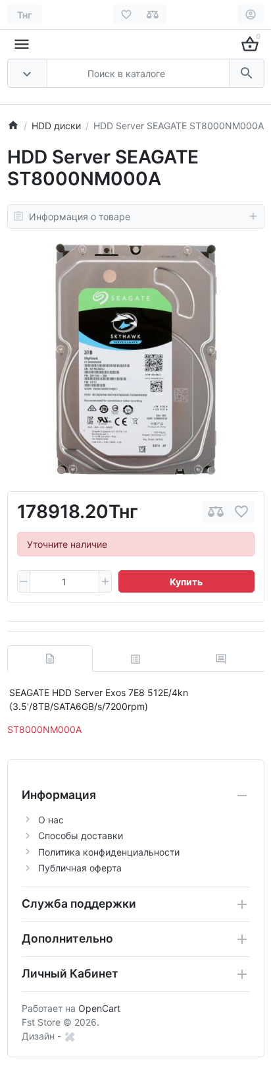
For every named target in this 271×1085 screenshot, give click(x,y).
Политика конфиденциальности (109, 852)
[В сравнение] (216, 512)
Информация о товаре (79, 216)
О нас (51, 819)
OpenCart (99, 1008)
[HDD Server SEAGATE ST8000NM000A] (135, 360)
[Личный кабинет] (250, 14)
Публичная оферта (80, 867)
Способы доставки (80, 835)
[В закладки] (241, 512)
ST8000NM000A (44, 729)
